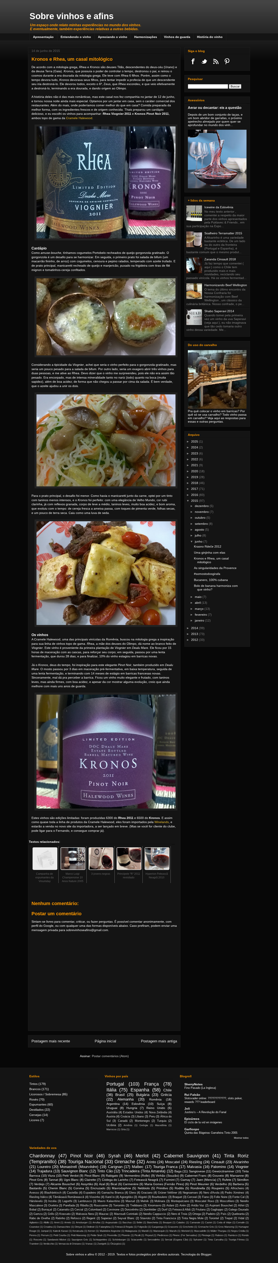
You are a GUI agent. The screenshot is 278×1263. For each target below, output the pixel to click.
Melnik (145, 1201)
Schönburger (119, 1239)
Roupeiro (218, 1188)
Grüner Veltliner (167, 1192)
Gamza (38, 1213)
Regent (90, 1218)
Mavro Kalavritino (109, 1201)
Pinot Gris (36, 1179)
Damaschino (63, 1226)
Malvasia (194, 1167)
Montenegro (142, 1120)
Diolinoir (90, 1226)
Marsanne (237, 1175)
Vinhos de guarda (177, 37)
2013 (195, 634)
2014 (195, 628)
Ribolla (84, 1205)
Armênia (128, 1125)
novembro (202, 511)
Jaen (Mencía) (206, 1179)
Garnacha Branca (112, 1192)
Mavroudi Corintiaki (126, 1213)
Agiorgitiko (126, 1197)
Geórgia (143, 1125)
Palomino (218, 1167)
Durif (164, 1209)
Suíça (161, 1104)
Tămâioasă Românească (68, 1197)
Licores (34, 1120)
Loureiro (44, 1167)
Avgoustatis (111, 1222)
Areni (57, 1222)
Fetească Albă (181, 1209)
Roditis (179, 1188)
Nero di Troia (179, 1213)
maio (198, 597)
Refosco (76, 1218)
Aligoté (142, 1197)
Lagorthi (67, 1201)
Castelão (72, 1192)
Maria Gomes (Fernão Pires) (164, 1184)
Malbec (138, 1167)
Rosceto (37, 1239)
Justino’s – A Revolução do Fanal (205, 1112)
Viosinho (94, 1197)
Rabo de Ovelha (39, 1218)
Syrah (114, 1155)
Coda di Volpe (224, 1222)
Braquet (177, 1197)
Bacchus (127, 1222)
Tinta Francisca (166, 1218)
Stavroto (145, 1218)
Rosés (33, 1099)
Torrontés (119, 1205)
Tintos (33, 1084)
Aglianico (34, 1222)
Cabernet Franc (196, 1175)
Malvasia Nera (85, 1213)
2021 (195, 465)
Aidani (170, 1205)
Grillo (51, 1213)
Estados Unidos (133, 1112)
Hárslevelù (36, 1201)
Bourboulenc (159, 1197)
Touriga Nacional (85, 1161)
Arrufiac (97, 1222)
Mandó (145, 1231)
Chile (167, 1090)
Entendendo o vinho (76, 37)
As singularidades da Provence (215, 568)
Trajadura (44, 1171)
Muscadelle (200, 1231)
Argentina (113, 1104)
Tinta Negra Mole (193, 1218)
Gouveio (218, 1175)
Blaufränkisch (52, 1192)
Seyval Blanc (125, 1218)
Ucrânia (111, 1125)
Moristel (185, 1231)
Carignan (115, 1167)
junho (199, 541)
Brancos (35, 1089)
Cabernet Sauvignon (186, 1155)
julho (198, 535)
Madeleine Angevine (110, 1231)
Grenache (124, 1161)
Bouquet (167, 1222)
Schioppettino (100, 1239)
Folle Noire (220, 1197)
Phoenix (125, 1235)
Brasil (120, 1095)
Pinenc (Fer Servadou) (185, 1235)
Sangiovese (197, 1171)
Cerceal (192, 1197)
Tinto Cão (105, 1171)
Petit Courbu (59, 1235)
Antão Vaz (197, 1205)
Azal (102, 1184)
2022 (195, 459)
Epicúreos (191, 1118)
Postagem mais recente (50, 1041)
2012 (195, 639)
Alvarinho (241, 1162)
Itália (111, 1089)
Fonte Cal (238, 1197)
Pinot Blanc (92, 1175)
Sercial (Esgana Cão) (176, 1239)
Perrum (45, 1235)
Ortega (196, 1213)
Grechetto (188, 1226)
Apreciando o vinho (112, 37)
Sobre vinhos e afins (72, 16)
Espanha (140, 1089)
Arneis (67, 1222)
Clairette (90, 1179)
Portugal (115, 1084)
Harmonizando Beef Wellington (225, 285)
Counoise (34, 1226)
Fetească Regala (124, 1226)
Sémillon (243, 1179)
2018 (195, 483)
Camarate (195, 1222)
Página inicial (105, 1041)
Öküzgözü (115, 1243)
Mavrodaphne (121, 1188)
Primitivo (162, 1188)
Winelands (161, 822)
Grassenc (173, 1226)
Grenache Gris (206, 1226)
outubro (200, 517)
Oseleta (53, 1205)
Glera (132, 1192)
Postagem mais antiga (159, 1041)
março (199, 608)
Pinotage (206, 1235)
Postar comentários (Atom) (110, 1056)
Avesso (34, 1192)
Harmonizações (145, 37)
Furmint (169, 1179)
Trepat (229, 1218)
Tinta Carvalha (215, 1239)
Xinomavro (154, 1205)
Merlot (142, 1155)
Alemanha (125, 1099)
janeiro (200, 620)
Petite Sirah (97, 1235)
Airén (182, 1205)
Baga (178, 1171)
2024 (195, 447)
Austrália (111, 1112)
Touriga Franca (165, 1167)
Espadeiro (89, 1192)
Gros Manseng (226, 1226)
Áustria (110, 1116)
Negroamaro (190, 1192)
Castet (208, 1222)
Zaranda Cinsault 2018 (220, 259)
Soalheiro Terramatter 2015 (223, 233)
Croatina (48, 1226)
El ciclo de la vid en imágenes (203, 1122)
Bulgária (142, 1095)
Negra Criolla (238, 1231)
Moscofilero (227, 1201)
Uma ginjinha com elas (209, 552)
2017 (195, 488)
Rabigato (112, 1175)
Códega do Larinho (115, 1179)
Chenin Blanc (57, 1188)
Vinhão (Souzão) (167, 1175)
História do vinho (210, 37)
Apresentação (43, 37)
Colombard (95, 1209)
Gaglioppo (217, 1209)
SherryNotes (193, 1084)
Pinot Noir (81, 1155)
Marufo (173, 1231)
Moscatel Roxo (204, 1201)
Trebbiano (136, 1205)
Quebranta (238, 1213)
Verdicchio (48, 1243)
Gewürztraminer (223, 1171)
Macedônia (161, 1125)
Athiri (241, 1205)
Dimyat (78, 1226)
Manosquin (159, 1231)
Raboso (219, 1235)
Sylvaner (198, 1239)
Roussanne (101, 1205)
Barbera (238, 1184)
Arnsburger (82, 1222)
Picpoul (149, 1235)
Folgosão (142, 1226)
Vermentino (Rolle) (137, 1175)
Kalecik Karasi (60, 1231)
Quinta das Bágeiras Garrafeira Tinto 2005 (210, 1132)
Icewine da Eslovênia (218, 207)
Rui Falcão (192, 1094)
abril (198, 602)
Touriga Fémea (236, 1239)
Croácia (125, 1116)
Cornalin (240, 1222)
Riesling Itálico (38, 1197)
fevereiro (201, 614)
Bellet (139, 1222)
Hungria (131, 1108)
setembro (202, 523)
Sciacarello (136, 1239)
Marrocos (111, 1129)
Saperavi (106, 1218)
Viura (51, 1175)
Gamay (185, 1179)
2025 (195, 441)
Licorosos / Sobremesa (45, 1094)
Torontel (214, 1218)
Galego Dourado (238, 1209)
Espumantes (37, 1104)
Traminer (34, 1243)
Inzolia (52, 1201)
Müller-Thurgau (218, 1231)
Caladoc (180, 1222)
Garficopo (191, 1129)
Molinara (159, 1201)
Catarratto (63, 1209)
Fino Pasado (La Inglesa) (200, 1087)
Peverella (112, 1235)
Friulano (201, 1209)
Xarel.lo (110, 1197)
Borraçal (46, 1209)
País (224, 1213)
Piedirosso (162, 1235)
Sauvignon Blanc (74, 1171)
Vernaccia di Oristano (69, 1243)
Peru (152, 1116)
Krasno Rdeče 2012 (207, 546)
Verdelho (221, 1184)
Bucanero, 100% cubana (211, 580)
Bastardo (35, 1188)
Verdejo (39, 1184)
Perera (32, 1235)
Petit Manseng (78, 1235)
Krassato (65, 1213)
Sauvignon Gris (79, 1239)
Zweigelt (101, 1243)
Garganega (158, 1226)
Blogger (206, 1254)
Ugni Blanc (71, 1179)
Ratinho (60, 1218)
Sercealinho (153, 1239)
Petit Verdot (71, 1175)
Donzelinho (132, 1209)
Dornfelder (150, 1209)
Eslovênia (138, 1104)
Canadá (122, 1120)
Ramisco (232, 1235)
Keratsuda (78, 1231)
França (151, 1084)
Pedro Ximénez (234, 1192)
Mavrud (130, 1201)
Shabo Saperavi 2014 (219, 311)
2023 (195, 453)
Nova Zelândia (158, 1112)
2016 (195, 495)
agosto (200, 529)
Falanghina (105, 1226)
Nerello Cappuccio (154, 1213)
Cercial (78, 1209)
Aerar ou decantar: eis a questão (215, 108)
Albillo (46, 1222)
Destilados (36, 1109)
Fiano (205, 1197)
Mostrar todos (241, 1138)
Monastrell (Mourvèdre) (79, 1167)
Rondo (245, 1235)
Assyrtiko (87, 1184)
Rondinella (197, 1188)
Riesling (195, 1162)
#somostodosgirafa (207, 574)
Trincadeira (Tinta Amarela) (143, 1171)
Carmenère (131, 1184)
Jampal (44, 1231)
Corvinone (113, 1209)
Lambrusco (85, 1201)
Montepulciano (180, 1201)
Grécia (166, 1095)
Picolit (137, 1235)
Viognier (242, 1167)
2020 (195, 471)
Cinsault (217, 1162)
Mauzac (104, 1213)
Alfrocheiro (237, 1188)
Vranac (89, 1243)
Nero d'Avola (211, 1192)
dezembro (202, 506)
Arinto (151, 1162)
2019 (195, 477)
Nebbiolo (144, 1188)
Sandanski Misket (56, 1239)
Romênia (155, 1099)
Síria (123, 1129)
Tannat (53, 1179)
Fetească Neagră (146, 1179)
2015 (195, 500)
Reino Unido (155, 1108)
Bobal (32, 1209)
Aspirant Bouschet (221, 1205)
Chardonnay (42, 1155)
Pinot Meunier (199, 1184)
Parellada (69, 1205)
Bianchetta (152, 1222)
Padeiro (210, 1213)
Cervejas (35, 1115)
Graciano (146, 1192)
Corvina (78, 1188)
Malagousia (131, 1231)
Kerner (91, 1231)
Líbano (139, 1116)
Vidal (241, 1218)
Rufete (226, 1179)
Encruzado (98, 1188)
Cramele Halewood (79, 118)
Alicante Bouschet (62, 1184)
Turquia (161, 1120)
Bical (114, 1184)
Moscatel (172, 1162)
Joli (187, 1108)
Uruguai (111, 1108)
